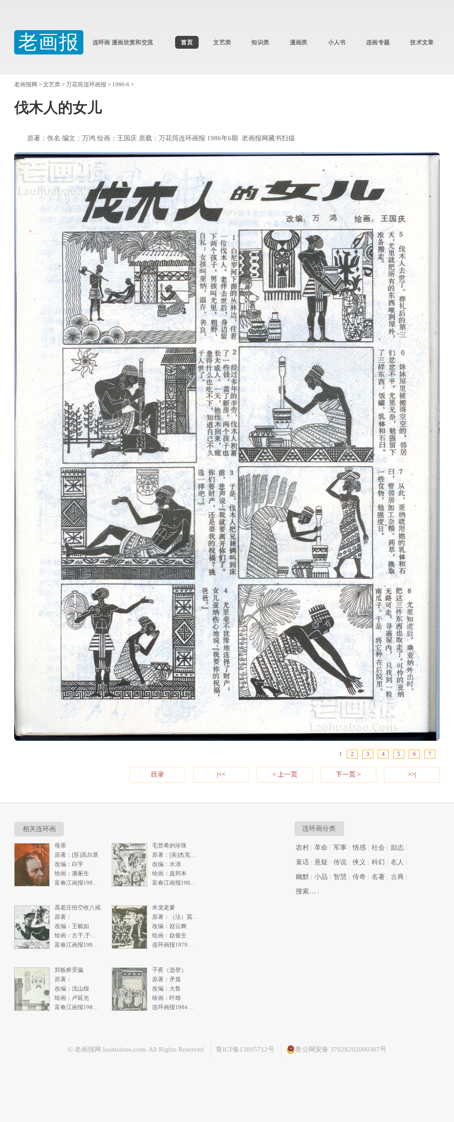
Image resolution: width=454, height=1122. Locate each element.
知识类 (260, 42)
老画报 (49, 42)
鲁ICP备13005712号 (245, 1049)
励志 (397, 847)
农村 (302, 847)
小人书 (337, 42)
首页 (187, 42)
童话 (302, 862)
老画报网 (25, 84)
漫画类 (299, 42)
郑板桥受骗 (69, 970)
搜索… (306, 891)
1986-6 (120, 84)
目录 (157, 774)
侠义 (359, 862)
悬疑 (321, 862)
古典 (397, 876)
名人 (397, 862)
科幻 (378, 862)
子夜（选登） (169, 970)
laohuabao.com (124, 1049)
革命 (321, 847)
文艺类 (222, 42)
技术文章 (422, 42)
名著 (378, 876)
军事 (340, 847)
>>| (412, 774)
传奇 (359, 876)
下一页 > (348, 774)
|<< (221, 774)
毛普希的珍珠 (169, 845)
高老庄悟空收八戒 (78, 907)
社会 (378, 847)
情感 (359, 847)
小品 (321, 876)
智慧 (340, 876)
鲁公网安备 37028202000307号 (341, 1049)
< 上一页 (284, 774)
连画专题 (378, 42)
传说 (340, 862)
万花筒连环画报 (86, 84)
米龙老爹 (163, 907)
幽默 (302, 876)
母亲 (60, 845)
